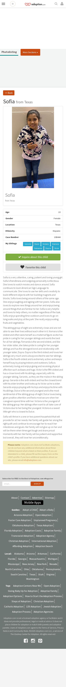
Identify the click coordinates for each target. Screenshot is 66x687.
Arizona (31, 553)
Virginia (50, 574)
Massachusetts (37, 558)
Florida (11, 558)
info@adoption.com (32, 460)
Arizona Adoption (23, 514)
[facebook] (26, 641)
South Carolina (18, 574)
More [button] (29, 52)
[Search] (56, 4)
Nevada (53, 564)
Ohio (26, 569)
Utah (40, 574)
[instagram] (33, 641)
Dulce (37, 244)
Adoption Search (44, 546)
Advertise (37, 497)
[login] (62, 4)
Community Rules (20, 631)
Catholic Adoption (13, 606)
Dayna (48, 248)
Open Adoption (43, 514)
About (14, 497)
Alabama (19, 553)
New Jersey (28, 564)
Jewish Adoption (52, 606)
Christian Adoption (19, 540)
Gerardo (28, 244)
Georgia (22, 558)
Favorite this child (35, 267)
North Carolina (13, 569)
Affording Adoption (23, 546)
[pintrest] (40, 641)
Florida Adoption (13, 530)
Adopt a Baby (46, 509)
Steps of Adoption (21, 601)
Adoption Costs (33, 530)
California (55, 553)
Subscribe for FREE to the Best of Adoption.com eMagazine (27, 478)
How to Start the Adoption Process (43, 596)
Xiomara (55, 244)
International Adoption (44, 540)
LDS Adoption (33, 606)
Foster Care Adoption (19, 520)
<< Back (9, 92)
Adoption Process (21, 611)
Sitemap (49, 497)
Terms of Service (49, 627)
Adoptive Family (52, 530)
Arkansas (42, 553)
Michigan (52, 558)
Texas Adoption (45, 525)
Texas (32, 574)
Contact (25, 497)
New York (42, 564)
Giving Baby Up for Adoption (23, 590)
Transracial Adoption (22, 535)
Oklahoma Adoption (23, 525)
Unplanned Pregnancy (45, 520)
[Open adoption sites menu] (13, 4)
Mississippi (13, 564)
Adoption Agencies (43, 611)
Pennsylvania (53, 569)
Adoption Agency (45, 535)
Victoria (46, 244)
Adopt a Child (30, 509)
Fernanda (38, 248)
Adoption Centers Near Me (27, 585)
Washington (32, 578)
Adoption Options (12, 596)
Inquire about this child (34, 257)
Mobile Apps (32, 502)
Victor (56, 248)
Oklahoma (37, 569)
